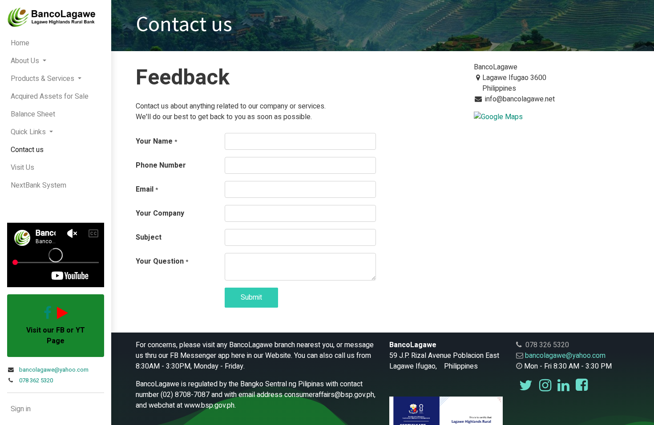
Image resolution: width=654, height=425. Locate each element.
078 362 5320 (36, 381)
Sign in (21, 409)
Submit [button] (251, 297)
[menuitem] (55, 43)
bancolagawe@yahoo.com (54, 370)
